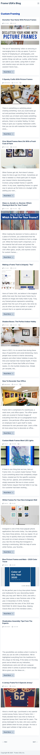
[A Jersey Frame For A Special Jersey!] (20, 697)
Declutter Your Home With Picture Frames (19, 20)
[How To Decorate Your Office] (20, 396)
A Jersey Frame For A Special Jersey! (17, 683)
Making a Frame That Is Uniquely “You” (17, 265)
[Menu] (38, 3)
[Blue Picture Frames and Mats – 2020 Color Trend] (20, 576)
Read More (9, 72)
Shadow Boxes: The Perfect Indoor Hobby (19, 322)
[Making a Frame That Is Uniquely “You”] (20, 279)
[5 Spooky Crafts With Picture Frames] (20, 94)
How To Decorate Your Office (14, 381)
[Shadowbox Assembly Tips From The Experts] (20, 638)
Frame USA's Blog (11, 3)
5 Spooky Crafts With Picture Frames (17, 79)
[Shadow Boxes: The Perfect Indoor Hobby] (20, 336)
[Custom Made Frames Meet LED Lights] (20, 455)
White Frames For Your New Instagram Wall (19, 500)
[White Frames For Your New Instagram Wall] (20, 515)
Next (34, 742)
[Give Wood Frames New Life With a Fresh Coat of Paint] (20, 158)
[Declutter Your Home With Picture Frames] (20, 34)
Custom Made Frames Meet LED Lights (17, 440)
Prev (5, 742)
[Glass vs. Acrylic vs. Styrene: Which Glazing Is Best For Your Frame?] (20, 220)
